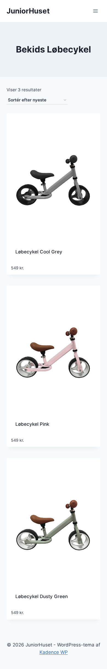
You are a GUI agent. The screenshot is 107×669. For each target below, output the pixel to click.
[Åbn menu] (95, 11)
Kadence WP (54, 652)
